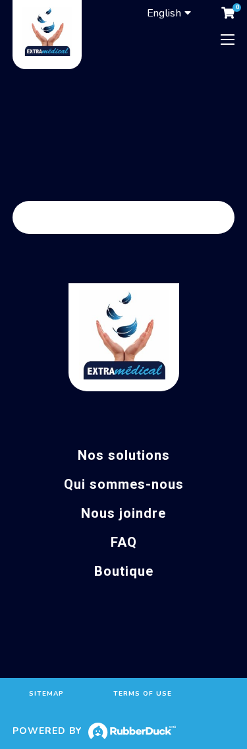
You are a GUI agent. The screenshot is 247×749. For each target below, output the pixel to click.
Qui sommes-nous (124, 484)
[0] (227, 13)
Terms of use (142, 693)
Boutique (123, 571)
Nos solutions (124, 455)
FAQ (124, 542)
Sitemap (46, 693)
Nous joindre (123, 513)
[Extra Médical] (47, 34)
